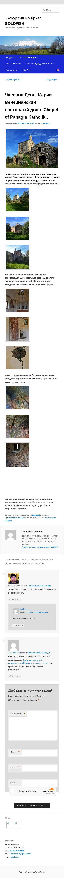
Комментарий (17, 713)
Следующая (52, 79)
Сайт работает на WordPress (32, 872)
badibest (46, 123)
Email (15, 767)
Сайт (12, 782)
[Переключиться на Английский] (57, 70)
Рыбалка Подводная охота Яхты (40, 63)
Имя (15, 752)
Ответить (14, 599)
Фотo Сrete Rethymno (28, 57)
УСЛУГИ (26, 69)
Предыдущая (12, 79)
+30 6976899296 (16, 850)
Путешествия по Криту (15, 517)
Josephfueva (14, 652)
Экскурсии (10, 57)
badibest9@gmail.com (21, 853)
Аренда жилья (12, 69)
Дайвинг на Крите (13, 63)
